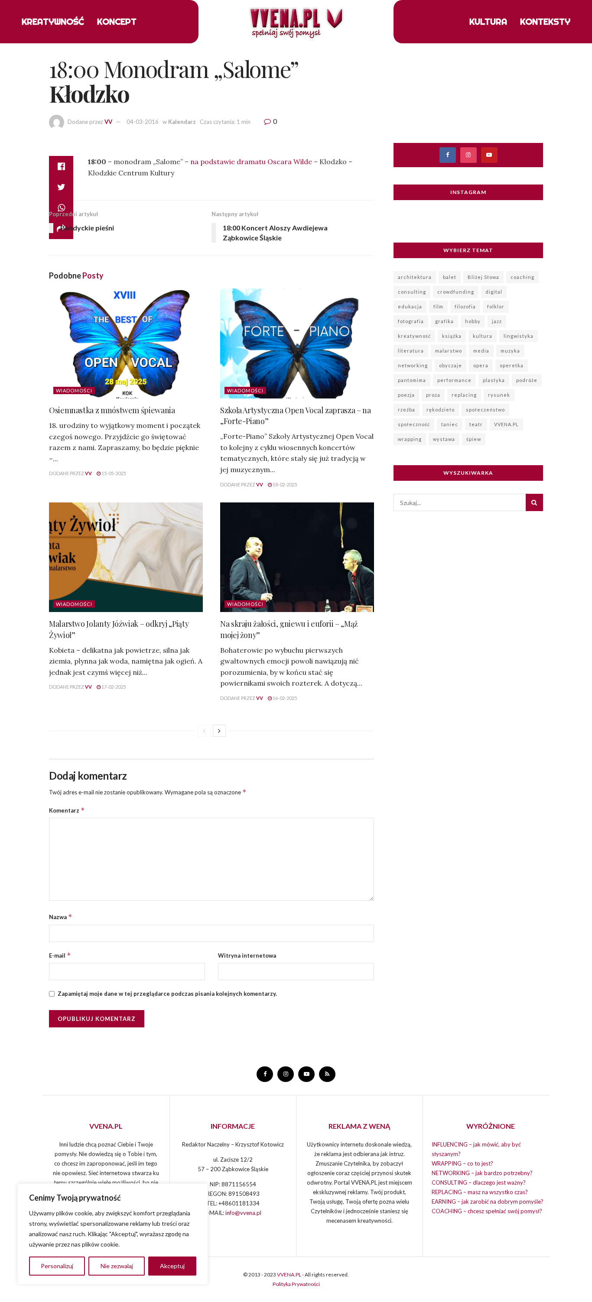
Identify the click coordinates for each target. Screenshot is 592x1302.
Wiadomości (74, 390)
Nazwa (60, 917)
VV (108, 121)
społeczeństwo (485, 409)
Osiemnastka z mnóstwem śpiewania (112, 410)
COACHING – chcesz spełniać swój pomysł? (487, 1211)
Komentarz (67, 810)
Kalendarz (182, 121)
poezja (406, 395)
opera (480, 365)
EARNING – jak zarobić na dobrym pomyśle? (487, 1201)
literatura (411, 350)
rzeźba (406, 409)
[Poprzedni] (204, 731)
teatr (476, 424)
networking (413, 365)
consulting (412, 292)
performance (454, 380)
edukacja (410, 306)
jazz (497, 321)
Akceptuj (172, 1266)
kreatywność (414, 336)
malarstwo (448, 350)
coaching (522, 277)
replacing (464, 395)
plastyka (494, 380)
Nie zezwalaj (117, 1266)
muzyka (510, 350)
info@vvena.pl (243, 1212)
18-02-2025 (284, 484)
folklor (495, 306)
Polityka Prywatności (296, 1284)
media (481, 350)
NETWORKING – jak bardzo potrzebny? (482, 1172)
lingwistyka (518, 336)
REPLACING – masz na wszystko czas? (480, 1192)
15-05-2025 (113, 473)
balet (449, 277)
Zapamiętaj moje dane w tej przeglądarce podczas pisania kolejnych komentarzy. (167, 993)
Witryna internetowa (247, 955)
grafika (444, 321)
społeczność (414, 424)
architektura (415, 277)
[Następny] (219, 731)
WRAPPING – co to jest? (462, 1163)
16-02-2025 (284, 698)
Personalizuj (57, 1266)
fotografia (411, 321)
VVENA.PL (506, 424)
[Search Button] (534, 502)
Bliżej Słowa (483, 277)
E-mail (60, 955)
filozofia (465, 306)
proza (433, 395)
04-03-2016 (143, 121)
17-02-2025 (113, 687)
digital (493, 292)
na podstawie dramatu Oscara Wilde (250, 161)
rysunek (499, 395)
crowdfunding (455, 292)
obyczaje (450, 365)
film (438, 306)
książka (452, 336)
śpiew (473, 439)
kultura (482, 336)
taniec (449, 424)
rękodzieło (440, 409)
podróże (526, 380)
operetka (512, 365)
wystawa (444, 439)
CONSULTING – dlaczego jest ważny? (479, 1182)
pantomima (412, 380)
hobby (473, 321)
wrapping (410, 439)
